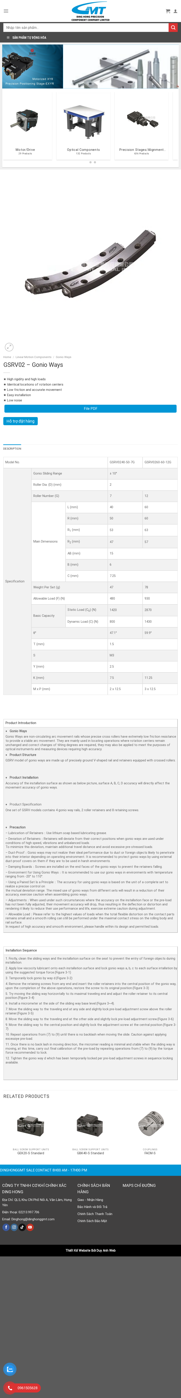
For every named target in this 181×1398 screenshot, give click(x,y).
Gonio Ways (63, 357)
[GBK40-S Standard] (90, 1125)
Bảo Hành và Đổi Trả (92, 1207)
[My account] (175, 11)
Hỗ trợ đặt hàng (20, 421)
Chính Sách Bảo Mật (92, 1221)
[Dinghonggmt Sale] (90, 11)
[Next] (170, 66)
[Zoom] (9, 347)
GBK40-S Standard (90, 1153)
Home (7, 357)
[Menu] (6, 11)
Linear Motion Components (33, 357)
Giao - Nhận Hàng (90, 1200)
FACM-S (150, 1153)
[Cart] (168, 11)
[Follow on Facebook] (6, 1227)
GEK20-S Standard (30, 1153)
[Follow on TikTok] (22, 1227)
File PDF (90, 408)
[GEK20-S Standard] (30, 1125)
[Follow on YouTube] (30, 1227)
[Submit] (173, 27)
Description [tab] (12, 448)
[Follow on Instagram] (14, 1227)
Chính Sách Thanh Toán (94, 1214)
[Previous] (11, 66)
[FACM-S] (150, 1125)
